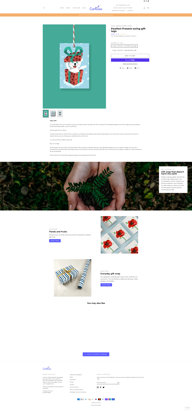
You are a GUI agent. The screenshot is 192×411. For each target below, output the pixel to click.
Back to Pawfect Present (97, 354)
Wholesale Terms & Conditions (78, 392)
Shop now (106, 284)
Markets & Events (118, 10)
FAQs (71, 377)
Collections (118, 26)
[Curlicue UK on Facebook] (101, 387)
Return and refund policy (76, 389)
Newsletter (73, 379)
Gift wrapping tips (123, 5)
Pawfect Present (127, 26)
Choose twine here (56, 134)
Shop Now (76, 7)
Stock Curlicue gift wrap (122, 7)
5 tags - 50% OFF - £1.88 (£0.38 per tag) (124, 50)
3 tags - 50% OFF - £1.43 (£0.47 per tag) (124, 46)
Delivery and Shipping (76, 374)
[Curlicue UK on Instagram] (98, 387)
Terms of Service (74, 387)
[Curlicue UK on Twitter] (103, 387)
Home (62, 7)
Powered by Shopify (96, 405)
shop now (55, 240)
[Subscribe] (118, 383)
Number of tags (117, 43)
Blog (84, 7)
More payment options (130, 64)
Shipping (120, 36)
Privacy (72, 382)
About (68, 7)
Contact (130, 10)
